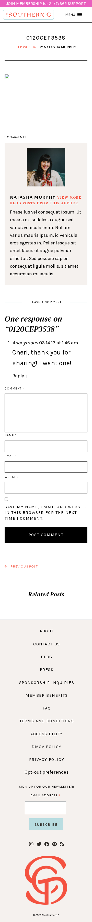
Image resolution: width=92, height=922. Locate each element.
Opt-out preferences (47, 772)
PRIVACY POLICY (46, 759)
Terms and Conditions (46, 720)
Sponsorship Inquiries (46, 682)
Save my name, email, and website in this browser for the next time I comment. (46, 512)
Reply (20, 376)
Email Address (45, 795)
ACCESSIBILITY (46, 733)
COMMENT (14, 388)
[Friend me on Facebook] (46, 844)
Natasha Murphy (60, 47)
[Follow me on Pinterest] (54, 844)
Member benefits (47, 695)
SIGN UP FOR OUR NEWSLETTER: (46, 786)
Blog (46, 656)
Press (47, 669)
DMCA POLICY (47, 746)
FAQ (47, 708)
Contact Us (46, 644)
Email (11, 456)
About (47, 631)
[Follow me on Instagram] (31, 844)
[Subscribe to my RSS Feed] (62, 844)
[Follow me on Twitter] (39, 844)
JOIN (10, 3)
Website (12, 477)
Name (10, 435)
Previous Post (24, 566)
